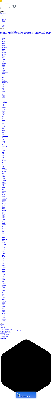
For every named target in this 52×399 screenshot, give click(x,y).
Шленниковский (4, 314)
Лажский (3, 153)
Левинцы (3, 157)
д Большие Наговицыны (5, 82)
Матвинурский (3, 172)
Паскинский (3, 218)
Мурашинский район (20, 32)
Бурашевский (3, 56)
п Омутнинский (4, 210)
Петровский (3, 222)
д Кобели (3, 88)
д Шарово (3, 108)
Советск (3, 276)
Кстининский (3, 149)
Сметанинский (3, 275)
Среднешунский (4, 283)
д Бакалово (3, 79)
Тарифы (3, 26)
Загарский (3, 119)
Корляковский (3, 143)
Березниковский (4, 48)
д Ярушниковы (3, 113)
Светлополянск (3, 269)
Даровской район (4, 31)
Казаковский (3, 130)
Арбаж (2, 39)
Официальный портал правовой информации (5, 332)
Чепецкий (3, 304)
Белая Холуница (4, 45)
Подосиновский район (20, 33)
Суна (2, 288)
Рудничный (3, 240)
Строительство (3, 25)
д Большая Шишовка (4, 81)
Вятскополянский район (5, 72)
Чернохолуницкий (4, 306)
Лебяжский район (7, 32)
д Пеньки (3, 94)
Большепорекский (4, 53)
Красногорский (3, 147)
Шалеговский (3, 310)
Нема (2, 186)
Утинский (3, 298)
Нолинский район (34, 32)
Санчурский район (31, 33)
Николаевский (3, 188)
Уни (2, 293)
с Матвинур (3, 256)
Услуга (1, 13)
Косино (3, 144)
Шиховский (3, 313)
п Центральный (3, 216)
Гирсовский (3, 73)
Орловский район (2, 33)
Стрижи (3, 286)
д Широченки (3, 110)
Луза (2, 164)
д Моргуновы (3, 91)
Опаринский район (43, 32)
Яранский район (4, 320)
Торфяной (3, 291)
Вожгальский (3, 66)
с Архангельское (4, 244)
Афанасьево (3, 42)
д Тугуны (3, 104)
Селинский (3, 272)
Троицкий (3, 292)
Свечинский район (36, 33)
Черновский (3, 305)
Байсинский (3, 43)
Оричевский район (48, 32)
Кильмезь (3, 134)
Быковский (3, 58)
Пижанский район (15, 33)
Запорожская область (8, 31)
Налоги (3, 13)
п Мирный (3, 206)
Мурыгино (3, 184)
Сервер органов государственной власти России (6, 331)
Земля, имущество (4, 19)
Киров (26, 31)
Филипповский (3, 303)
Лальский (3, 155)
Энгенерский (3, 316)
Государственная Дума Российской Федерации (6, 329)
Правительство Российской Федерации (5, 328)
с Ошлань (3, 258)
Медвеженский (3, 174)
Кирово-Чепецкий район (34, 31)
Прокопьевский (3, 233)
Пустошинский (3, 234)
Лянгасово (3, 167)
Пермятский (3, 221)
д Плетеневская (3, 95)
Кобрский (3, 139)
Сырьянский (3, 290)
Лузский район (11, 32)
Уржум (2, 295)
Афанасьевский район (17, 30)
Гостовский (3, 75)
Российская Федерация (26, 33)
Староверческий (4, 284)
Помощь (1, 325)
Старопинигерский (4, 285)
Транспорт (3, 27)
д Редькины (3, 97)
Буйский (3, 55)
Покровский (3, 230)
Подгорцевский (4, 228)
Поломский (3, 231)
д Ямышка (3, 112)
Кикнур (3, 132)
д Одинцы (3, 92)
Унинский (3, 294)
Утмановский (3, 299)
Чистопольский (3, 307)
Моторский (3, 181)
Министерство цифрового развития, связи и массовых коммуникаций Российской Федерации (11, 330)
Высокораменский (4, 70)
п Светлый (3, 213)
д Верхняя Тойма (4, 83)
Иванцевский (3, 125)
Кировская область (39, 31)
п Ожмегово (3, 208)
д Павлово (3, 93)
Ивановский (3, 124)
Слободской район (43, 33)
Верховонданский (4, 63)
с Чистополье (3, 264)
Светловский (3, 268)
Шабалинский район (4, 309)
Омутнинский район (38, 32)
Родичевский (3, 237)
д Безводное (3, 80)
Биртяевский (3, 49)
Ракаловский (3, 235)
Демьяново (3, 116)
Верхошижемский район (39, 30)
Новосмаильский (4, 191)
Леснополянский (4, 160)
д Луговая (3, 89)
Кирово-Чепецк (29, 31)
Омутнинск (3, 197)
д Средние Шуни (4, 101)
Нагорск (3, 185)
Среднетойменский (4, 282)
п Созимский (3, 214)
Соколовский (3, 279)
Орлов (2, 202)
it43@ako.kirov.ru (2, 324)
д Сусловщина (3, 103)
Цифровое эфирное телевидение (4, 336)
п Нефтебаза (3, 207)
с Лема (2, 254)
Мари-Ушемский (4, 171)
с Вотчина (3, 248)
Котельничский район (47, 31)
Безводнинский (3, 44)
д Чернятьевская (4, 107)
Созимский (3, 278)
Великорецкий (3, 60)
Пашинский (3, 219)
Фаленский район (4, 301)
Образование (3, 21)
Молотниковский (4, 180)
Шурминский (3, 315)
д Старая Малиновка (4, 102)
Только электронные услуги (3, 30)
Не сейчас (28, 396)
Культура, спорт (4, 20)
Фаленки (3, 300)
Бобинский (3, 50)
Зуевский (3, 123)
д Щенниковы (3, 111)
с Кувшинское (3, 253)
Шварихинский (3, 311)
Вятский (3, 71)
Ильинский (3, 127)
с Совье (3, 262)
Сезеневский (3, 271)
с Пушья (3, 259)
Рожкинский (3, 238)
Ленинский (3, 158)
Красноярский (3, 148)
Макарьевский (3, 168)
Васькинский (3, 59)
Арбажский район (12, 30)
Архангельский (3, 41)
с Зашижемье (3, 251)
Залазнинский (3, 120)
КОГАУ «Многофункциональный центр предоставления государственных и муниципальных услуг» (12, 335)
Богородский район (28, 30)
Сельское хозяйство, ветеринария (6, 23)
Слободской (39, 33)
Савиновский (3, 265)
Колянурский (3, 141)
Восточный (3, 68)
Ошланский (3, 204)
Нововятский (3, 190)
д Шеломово (3, 109)
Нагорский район (25, 32)
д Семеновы (3, 99)
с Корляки (3, 252)
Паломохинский (4, 217)
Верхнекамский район (33, 30)
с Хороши (3, 263)
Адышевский (3, 38)
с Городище (3, 249)
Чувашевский (3, 308)
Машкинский (3, 173)
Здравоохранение (4, 18)
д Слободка (3, 100)
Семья (2, 24)
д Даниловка (3, 84)
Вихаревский (3, 65)
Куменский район (2, 32)
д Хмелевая (3, 105)
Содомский (3, 277)
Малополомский (4, 170)
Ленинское (3, 159)
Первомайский (11, 33)
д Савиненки (3, 98)
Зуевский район (13, 31)
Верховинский (3, 62)
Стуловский (3, 287)
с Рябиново (3, 260)
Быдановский (3, 57)
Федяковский (3, 302)
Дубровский (3, 118)
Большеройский (4, 54)
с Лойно (3, 255)
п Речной (3, 212)
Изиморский (3, 126)
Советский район (48, 33)
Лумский (3, 166)
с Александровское (4, 243)
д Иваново (3, 86)
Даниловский (3, 114)
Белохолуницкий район (23, 30)
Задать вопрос (24, 396)
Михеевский (3, 178)
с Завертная (3, 250)
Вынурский (3, 69)
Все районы (8, 30)
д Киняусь (3, 87)
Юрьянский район (4, 319)
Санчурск (3, 266)
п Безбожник (3, 205)
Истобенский (3, 129)
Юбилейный (3, 317)
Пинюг (2, 226)
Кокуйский (3, 140)
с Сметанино (3, 261)
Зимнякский (3, 121)
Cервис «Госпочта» (2, 333)
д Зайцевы (3, 85)
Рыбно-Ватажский (4, 242)
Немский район (30, 32)
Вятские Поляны (45, 30)
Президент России (2, 327)
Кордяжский (3, 142)
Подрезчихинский (4, 229)
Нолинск (3, 192)
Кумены (3, 152)
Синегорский (3, 273)
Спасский (3, 281)
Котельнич (43, 31)
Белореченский (3, 46)
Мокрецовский (3, 179)
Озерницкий (3, 194)
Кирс (2, 137)
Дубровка (3, 117)
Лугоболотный (3, 163)
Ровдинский (3, 236)
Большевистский (4, 52)
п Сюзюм (3, 215)
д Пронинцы (3, 96)
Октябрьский (3, 195)
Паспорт (5, 13)
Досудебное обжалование (3, 338)
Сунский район (3, 289)
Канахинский (3, 131)
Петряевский (3, 223)
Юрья (2, 318)
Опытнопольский (4, 200)
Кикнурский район (17, 31)
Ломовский (3, 162)
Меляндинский (3, 176)
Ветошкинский (3, 64)
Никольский (3, 189)
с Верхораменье (3, 247)
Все (2, 14)
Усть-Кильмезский (4, 297)
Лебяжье (3, 156)
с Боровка (3, 246)
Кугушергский (3, 150)
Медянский (3, 175)
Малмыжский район (15, 32)
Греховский (3, 76)
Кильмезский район (22, 31)
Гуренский (3, 77)
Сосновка (3, 280)
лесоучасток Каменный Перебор (6, 161)
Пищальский (3, 227)
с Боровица (3, 245)
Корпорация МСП (2, 337)
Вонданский (3, 67)
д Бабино (3, 78)
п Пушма (3, 211)
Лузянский (3, 165)
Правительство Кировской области (4, 334)
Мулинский (3, 182)
